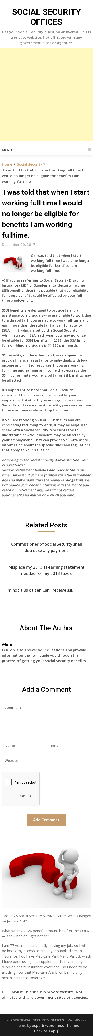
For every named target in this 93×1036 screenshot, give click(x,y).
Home (7, 164)
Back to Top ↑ (46, 1030)
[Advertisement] (46, 94)
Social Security (29, 164)
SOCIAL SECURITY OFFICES (46, 17)
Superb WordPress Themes (55, 1025)
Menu (7, 150)
